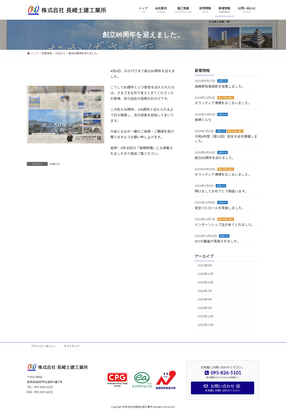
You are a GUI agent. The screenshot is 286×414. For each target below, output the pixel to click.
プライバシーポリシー (43, 346)
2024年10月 (206, 282)
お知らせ (55, 163)
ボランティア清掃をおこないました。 (223, 103)
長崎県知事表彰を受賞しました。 (220, 86)
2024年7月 (205, 290)
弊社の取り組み (225, 97)
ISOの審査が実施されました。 (217, 241)
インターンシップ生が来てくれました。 (225, 224)
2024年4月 (205, 299)
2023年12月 (206, 316)
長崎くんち (203, 120)
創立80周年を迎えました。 (215, 158)
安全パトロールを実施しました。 (220, 208)
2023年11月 (206, 324)
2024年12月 (206, 274)
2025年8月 (205, 265)
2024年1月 (205, 307)
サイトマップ (71, 346)
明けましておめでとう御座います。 (221, 191)
